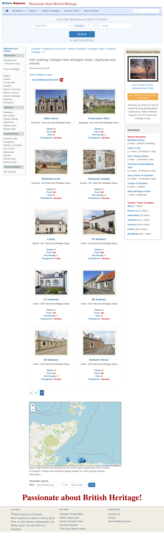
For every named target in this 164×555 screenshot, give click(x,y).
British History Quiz (69, 517)
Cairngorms (8, 142)
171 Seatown (51, 299)
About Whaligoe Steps (40, 74)
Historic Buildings (77, 49)
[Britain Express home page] (13, 3)
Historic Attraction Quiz (71, 521)
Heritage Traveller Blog (71, 513)
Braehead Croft (51, 178)
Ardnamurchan (10, 138)
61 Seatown (99, 239)
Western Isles (10, 125)
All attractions (10, 60)
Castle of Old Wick (137, 183)
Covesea (132, 220)
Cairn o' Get (133, 148)
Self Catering (9, 172)
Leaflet (98, 465)
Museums (8, 99)
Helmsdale (133, 215)
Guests (79, 25)
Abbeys (7, 76)
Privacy (112, 517)
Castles (7, 79)
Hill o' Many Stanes (137, 156)
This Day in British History (73, 528)
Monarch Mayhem (69, 524)
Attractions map (12, 63)
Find (31, 484)
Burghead (132, 234)
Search (82, 34)
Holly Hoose (51, 118)
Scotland (35, 49)
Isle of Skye (9, 115)
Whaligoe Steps (97, 49)
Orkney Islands (10, 119)
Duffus (131, 229)
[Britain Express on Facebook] (26, 513)
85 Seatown (99, 299)
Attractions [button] (18, 11)
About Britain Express (119, 521)
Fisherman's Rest (99, 118)
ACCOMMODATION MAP (45, 80)
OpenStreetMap (107, 465)
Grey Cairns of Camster (140, 175)
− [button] (33, 409)
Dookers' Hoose (99, 359)
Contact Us (114, 513)
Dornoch (132, 224)
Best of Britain (91, 11)
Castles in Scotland (12, 145)
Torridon (7, 155)
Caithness (8, 112)
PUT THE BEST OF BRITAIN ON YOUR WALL (143, 96)
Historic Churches (12, 89)
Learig (51, 239)
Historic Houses (11, 92)
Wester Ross (9, 129)
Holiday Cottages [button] (50, 11)
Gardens (7, 86)
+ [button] (33, 405)
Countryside (9, 82)
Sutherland (8, 122)
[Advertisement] (13, 216)
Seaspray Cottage (99, 178)
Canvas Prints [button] (71, 11)
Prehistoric (8, 102)
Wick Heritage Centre (139, 191)
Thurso (131, 210)
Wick (130, 206)
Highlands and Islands (54, 49)
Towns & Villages (11, 69)
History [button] (33, 11)
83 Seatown (51, 359)
